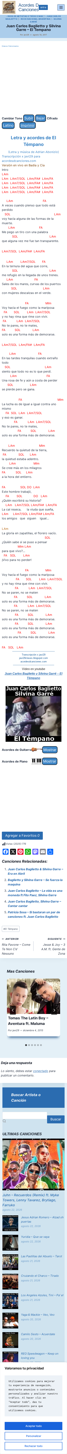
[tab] (26, 1045)
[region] (33, 1408)
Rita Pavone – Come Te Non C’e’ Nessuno (16, 946)
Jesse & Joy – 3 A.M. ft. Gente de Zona (53, 946)
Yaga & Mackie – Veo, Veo (38, 1314)
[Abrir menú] (61, 7)
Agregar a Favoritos (22, 835)
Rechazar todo (33, 1446)
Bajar (40, 118)
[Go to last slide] (13, 1010)
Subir (28, 118)
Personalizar (33, 1435)
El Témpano (10, 929)
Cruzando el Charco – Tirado (40, 1275)
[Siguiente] (54, 1010)
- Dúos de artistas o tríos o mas (24, 16)
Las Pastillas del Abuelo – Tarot (41, 1256)
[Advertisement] (33, 81)
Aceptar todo (33, 1425)
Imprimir (28, 125)
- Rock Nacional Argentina (34, 19)
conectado (40, 1071)
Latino (8, 125)
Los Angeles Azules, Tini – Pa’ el (42, 1295)
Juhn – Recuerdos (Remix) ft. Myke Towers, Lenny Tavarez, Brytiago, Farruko (30, 1200)
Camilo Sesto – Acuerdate (38, 1334)
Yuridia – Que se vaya (35, 1237)
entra (43, 7)
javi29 (26, 35)
